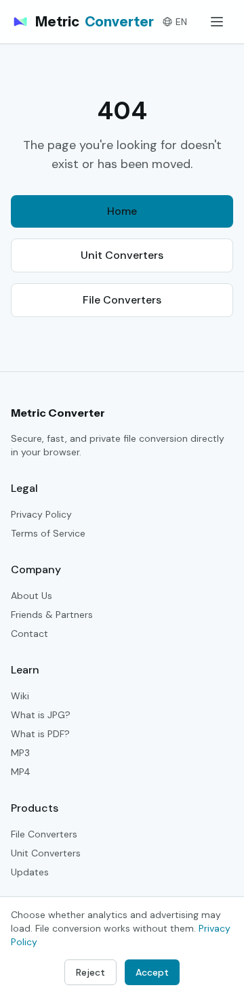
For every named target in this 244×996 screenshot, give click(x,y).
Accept (152, 972)
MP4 (20, 772)
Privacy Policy (41, 514)
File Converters (122, 300)
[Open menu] (217, 22)
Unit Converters (122, 255)
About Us (31, 595)
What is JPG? (40, 715)
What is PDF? (40, 734)
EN (181, 22)
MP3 (20, 753)
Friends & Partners (52, 614)
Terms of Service (48, 533)
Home (122, 211)
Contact (29, 633)
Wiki (20, 696)
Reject (90, 972)
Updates (30, 872)
